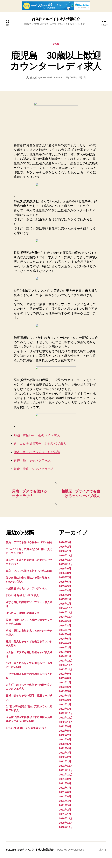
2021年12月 (66, 765)
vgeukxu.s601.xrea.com (50, 77)
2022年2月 (65, 757)
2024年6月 (65, 634)
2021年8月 (65, 783)
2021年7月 (65, 787)
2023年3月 (65, 700)
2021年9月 (65, 779)
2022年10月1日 (78, 77)
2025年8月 (65, 573)
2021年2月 (65, 809)
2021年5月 (65, 796)
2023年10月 (66, 669)
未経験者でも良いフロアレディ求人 (26, 588)
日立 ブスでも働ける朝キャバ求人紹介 (29, 570)
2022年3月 (65, 752)
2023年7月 (65, 682)
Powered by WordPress (70, 849)
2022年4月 (65, 748)
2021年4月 (65, 800)
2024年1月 (65, 656)
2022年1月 (65, 761)
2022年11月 (66, 717)
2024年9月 (65, 621)
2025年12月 (66, 555)
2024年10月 (66, 616)
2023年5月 (65, 691)
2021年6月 (65, 792)
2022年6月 (65, 739)
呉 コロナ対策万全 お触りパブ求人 (40, 443)
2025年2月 (65, 599)
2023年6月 (65, 686)
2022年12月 (66, 713)
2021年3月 (65, 805)
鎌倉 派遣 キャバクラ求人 (34, 468)
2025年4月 (65, 590)
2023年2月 (65, 704)
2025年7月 (65, 577)
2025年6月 (65, 581)
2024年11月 (66, 612)
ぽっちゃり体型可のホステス (23, 613)
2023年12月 (66, 660)
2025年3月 (65, 594)
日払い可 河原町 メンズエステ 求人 (26, 728)
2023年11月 (66, 665)
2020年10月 (66, 827)
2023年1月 (65, 708)
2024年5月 (65, 638)
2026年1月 (65, 551)
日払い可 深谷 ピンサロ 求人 (22, 595)
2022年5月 (65, 743)
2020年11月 (66, 822)
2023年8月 (65, 678)
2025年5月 (65, 586)
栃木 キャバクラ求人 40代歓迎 (37, 452)
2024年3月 (65, 647)
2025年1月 (65, 603)
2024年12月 (66, 608)
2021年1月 (65, 814)
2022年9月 (65, 726)
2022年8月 (65, 730)
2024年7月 (65, 629)
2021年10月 (66, 774)
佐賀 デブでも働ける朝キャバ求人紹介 (29, 542)
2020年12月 (66, 818)
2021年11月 (66, 770)
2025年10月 (66, 564)
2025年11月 (66, 559)
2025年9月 (65, 568)
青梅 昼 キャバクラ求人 (32, 460)
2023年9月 (65, 673)
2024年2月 (65, 651)
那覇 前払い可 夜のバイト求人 (37, 435)
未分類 (56, 44)
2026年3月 (65, 542)
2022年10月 (66, 722)
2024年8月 (65, 625)
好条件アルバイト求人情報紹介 (56, 19)
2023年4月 (65, 695)
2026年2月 (65, 546)
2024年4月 (65, 643)
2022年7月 (65, 735)
